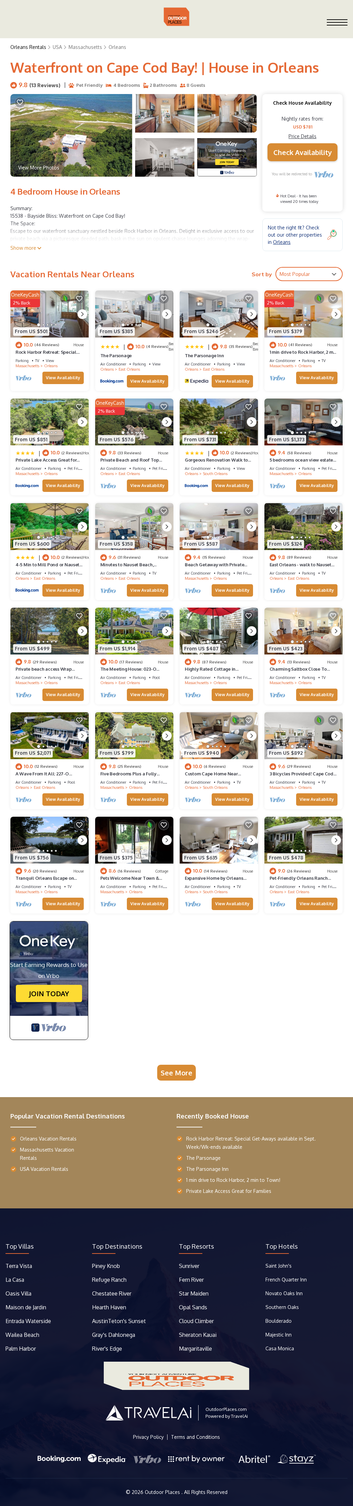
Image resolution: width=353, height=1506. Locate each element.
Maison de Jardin (26, 1307)
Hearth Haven (109, 1307)
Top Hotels (281, 1246)
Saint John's (278, 1266)
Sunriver (190, 1265)
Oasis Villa (18, 1293)
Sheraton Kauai (197, 1334)
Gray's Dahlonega (113, 1334)
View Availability (63, 377)
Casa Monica (279, 1348)
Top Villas (20, 1246)
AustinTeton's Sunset (119, 1321)
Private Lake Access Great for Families (228, 1191)
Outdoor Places (163, 1492)
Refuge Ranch (109, 1279)
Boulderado (279, 1321)
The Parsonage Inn (204, 355)
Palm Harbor (21, 1348)
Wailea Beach (23, 1334)
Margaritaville (196, 1348)
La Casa (15, 1279)
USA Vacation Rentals (44, 1169)
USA (57, 47)
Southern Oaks (282, 1307)
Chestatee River (111, 1293)
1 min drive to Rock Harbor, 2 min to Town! (233, 1180)
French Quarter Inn (286, 1279)
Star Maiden (194, 1293)
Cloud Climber (196, 1321)
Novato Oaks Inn (284, 1293)
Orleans (117, 47)
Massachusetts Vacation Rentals (47, 1154)
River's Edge (107, 1348)
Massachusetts (85, 47)
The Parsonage (116, 355)
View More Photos (38, 168)
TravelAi (239, 1416)
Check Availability (302, 152)
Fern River (191, 1279)
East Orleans (129, 369)
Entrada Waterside (28, 1321)
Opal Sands (193, 1307)
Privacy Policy (148, 1437)
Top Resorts (196, 1246)
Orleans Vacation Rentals (48, 1139)
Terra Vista (19, 1265)
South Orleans (215, 473)
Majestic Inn (278, 1335)
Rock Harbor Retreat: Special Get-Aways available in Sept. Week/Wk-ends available (251, 1143)
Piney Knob (106, 1265)
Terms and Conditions (195, 1437)
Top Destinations (117, 1246)
